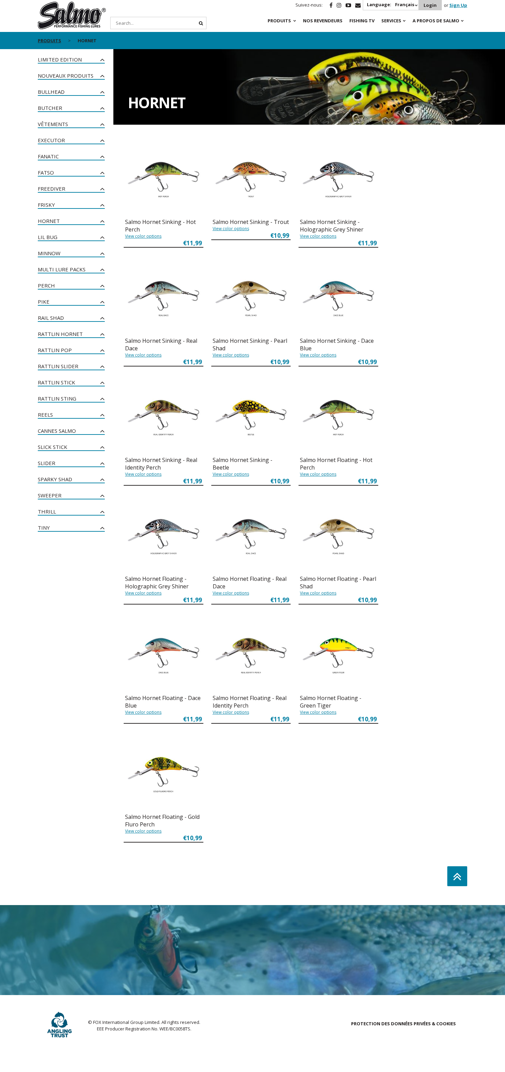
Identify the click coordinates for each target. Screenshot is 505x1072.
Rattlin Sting (57, 398)
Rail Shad (51, 317)
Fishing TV (361, 21)
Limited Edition (60, 59)
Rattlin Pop (55, 350)
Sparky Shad (55, 479)
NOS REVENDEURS (323, 21)
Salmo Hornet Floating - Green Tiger (330, 701)
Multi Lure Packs (62, 269)
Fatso (46, 172)
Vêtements (53, 124)
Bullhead (51, 91)
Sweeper (49, 495)
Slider (46, 463)
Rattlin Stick (56, 382)
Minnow (49, 253)
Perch (46, 285)
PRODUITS (279, 21)
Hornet (49, 220)
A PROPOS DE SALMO (436, 21)
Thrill (47, 511)
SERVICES (391, 21)
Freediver (51, 188)
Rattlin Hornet (60, 333)
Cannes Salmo (57, 430)
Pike (43, 301)
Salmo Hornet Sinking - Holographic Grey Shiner (331, 225)
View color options (143, 236)
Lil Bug (47, 237)
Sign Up (458, 5)
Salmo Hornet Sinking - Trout (251, 222)
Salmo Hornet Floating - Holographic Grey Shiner (157, 582)
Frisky (46, 204)
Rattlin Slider (58, 366)
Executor (51, 140)
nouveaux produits (65, 75)
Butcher (50, 107)
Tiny (44, 527)
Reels (45, 414)
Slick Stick (52, 446)
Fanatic (48, 156)
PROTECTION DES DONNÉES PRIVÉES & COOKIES (403, 1023)
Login (430, 5)
